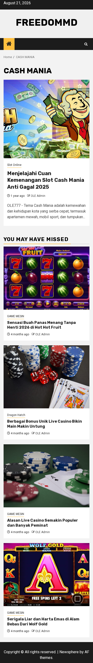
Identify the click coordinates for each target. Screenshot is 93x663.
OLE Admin (38, 196)
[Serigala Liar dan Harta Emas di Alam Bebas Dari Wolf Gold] (46, 574)
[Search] (86, 44)
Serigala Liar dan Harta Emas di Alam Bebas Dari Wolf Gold (43, 621)
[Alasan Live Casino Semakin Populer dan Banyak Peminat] (46, 475)
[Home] (9, 44)
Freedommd (47, 22)
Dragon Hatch (16, 415)
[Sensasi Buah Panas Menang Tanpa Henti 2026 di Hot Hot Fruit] (46, 278)
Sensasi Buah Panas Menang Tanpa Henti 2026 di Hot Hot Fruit (41, 325)
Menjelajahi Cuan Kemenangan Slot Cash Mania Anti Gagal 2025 (45, 180)
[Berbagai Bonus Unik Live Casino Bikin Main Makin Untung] (46, 376)
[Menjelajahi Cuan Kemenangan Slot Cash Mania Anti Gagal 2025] (46, 119)
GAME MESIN (15, 316)
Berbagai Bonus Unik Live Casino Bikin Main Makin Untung (44, 424)
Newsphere (69, 652)
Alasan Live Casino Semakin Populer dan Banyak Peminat (42, 523)
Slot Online (14, 165)
